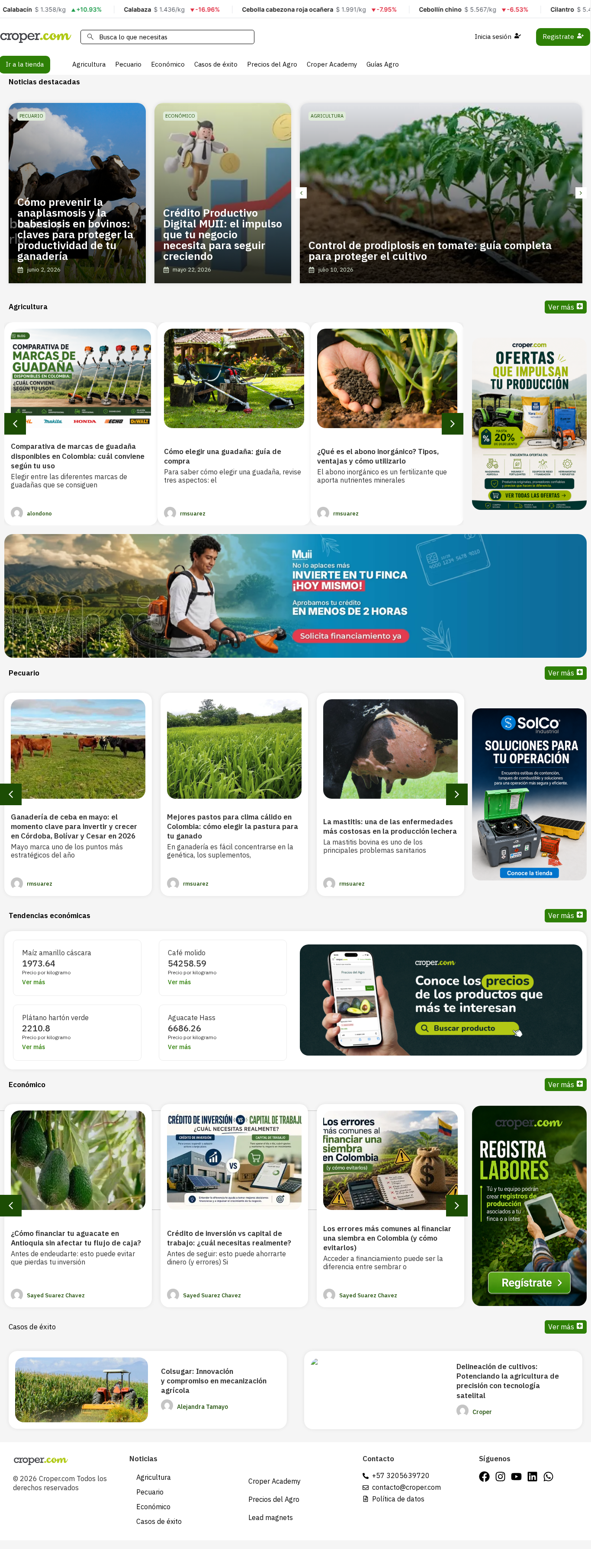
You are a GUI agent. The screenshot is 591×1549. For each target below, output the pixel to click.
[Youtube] (516, 1476)
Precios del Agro (272, 64)
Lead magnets (270, 1517)
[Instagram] (500, 1476)
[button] (301, 192)
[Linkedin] (532, 1476)
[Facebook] (484, 1476)
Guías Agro (382, 64)
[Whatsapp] (548, 1476)
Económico (168, 64)
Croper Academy (332, 64)
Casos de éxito (216, 64)
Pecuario (128, 64)
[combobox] (167, 37)
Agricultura (89, 64)
